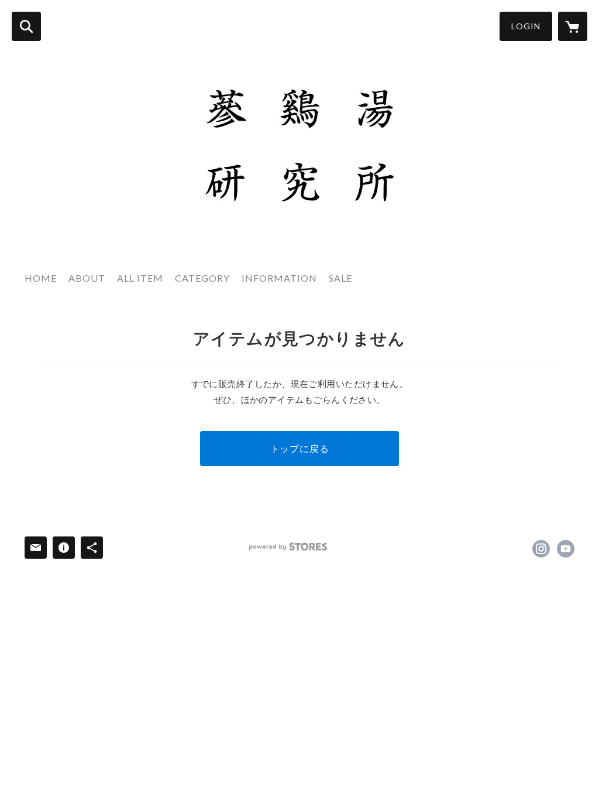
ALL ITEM (140, 277)
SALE (340, 277)
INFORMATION (279, 277)
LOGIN (526, 26)
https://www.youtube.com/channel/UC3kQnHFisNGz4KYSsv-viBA (565, 549)
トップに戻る (299, 448)
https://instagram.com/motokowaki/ (541, 549)
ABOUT (86, 277)
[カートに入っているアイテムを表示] (572, 26)
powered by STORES (288, 546)
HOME (41, 277)
